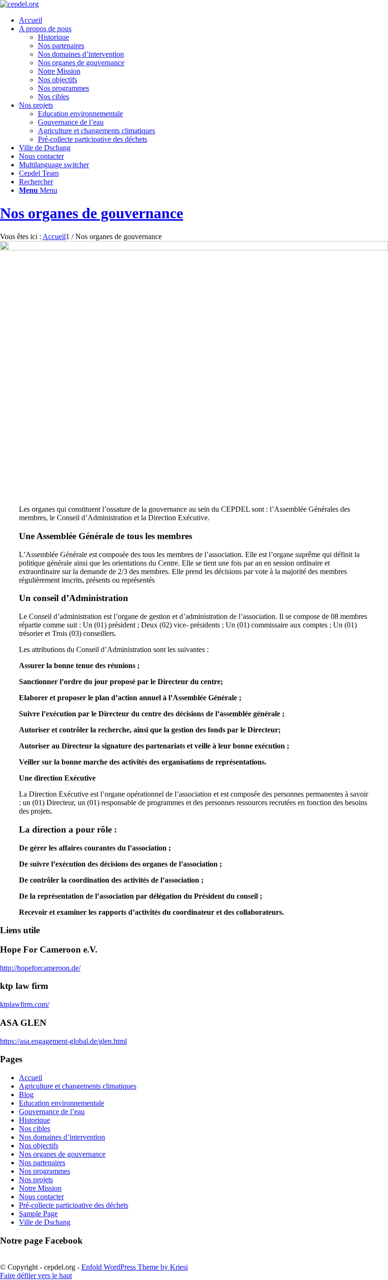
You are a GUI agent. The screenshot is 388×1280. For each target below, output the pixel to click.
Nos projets (36, 1180)
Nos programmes (63, 88)
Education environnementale (80, 114)
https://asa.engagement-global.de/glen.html (63, 1041)
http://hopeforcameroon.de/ (40, 968)
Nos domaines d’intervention (81, 54)
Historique (53, 37)
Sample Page (38, 1214)
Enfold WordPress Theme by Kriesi (134, 1267)
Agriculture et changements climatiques (96, 131)
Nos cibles (53, 97)
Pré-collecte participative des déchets (92, 139)
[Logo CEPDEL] (19, 4)
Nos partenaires (61, 46)
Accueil (30, 1078)
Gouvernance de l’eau (71, 122)
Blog (26, 1095)
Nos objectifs (57, 80)
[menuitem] (203, 20)
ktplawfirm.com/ (24, 1004)
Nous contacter (41, 1197)
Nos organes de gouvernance (81, 63)
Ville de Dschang (45, 1222)
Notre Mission (59, 71)
